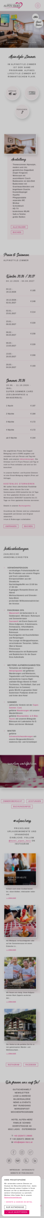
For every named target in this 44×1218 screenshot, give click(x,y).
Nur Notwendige (15, 1207)
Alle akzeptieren (17, 1212)
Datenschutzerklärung (13, 1197)
